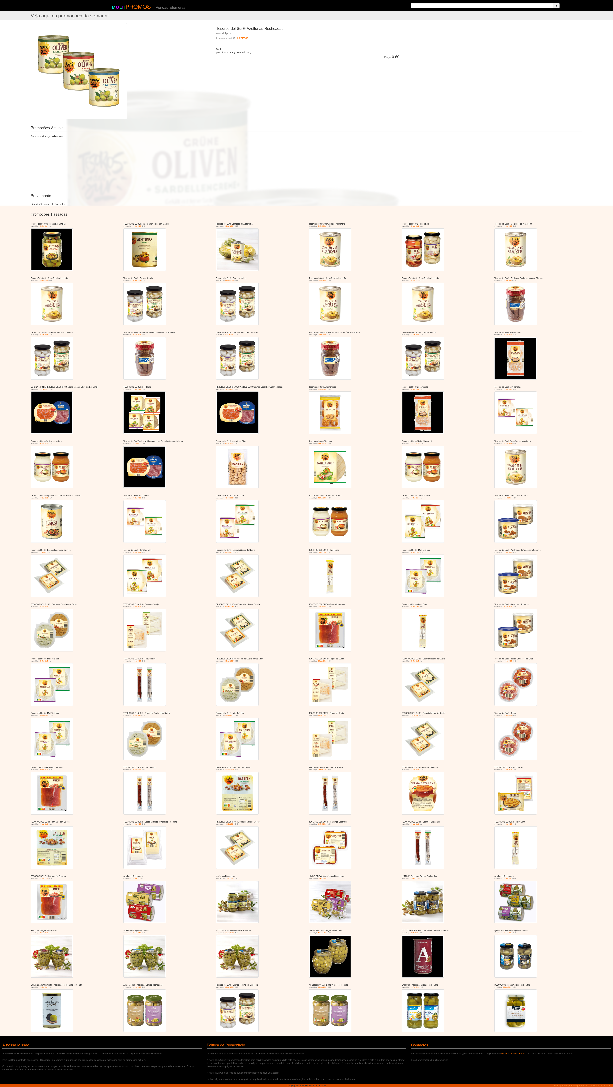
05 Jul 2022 (229, 443)
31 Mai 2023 (508, 226)
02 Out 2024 (229, 280)
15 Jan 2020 (415, 878)
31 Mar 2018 (137, 878)
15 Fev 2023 (508, 933)
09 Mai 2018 (44, 933)
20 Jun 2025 (137, 987)
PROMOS (138, 6)
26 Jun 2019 (137, 933)
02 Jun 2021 (44, 226)
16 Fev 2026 (415, 987)
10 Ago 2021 (44, 389)
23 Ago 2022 (322, 443)
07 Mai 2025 (415, 280)
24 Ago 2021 (137, 389)
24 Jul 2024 (44, 280)
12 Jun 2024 (44, 987)
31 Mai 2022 (322, 226)
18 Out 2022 (415, 443)
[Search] (556, 5)
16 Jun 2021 (322, 933)
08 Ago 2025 (44, 715)
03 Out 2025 (137, 715)
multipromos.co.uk (599, 1085)
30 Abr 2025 (322, 552)
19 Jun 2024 (415, 498)
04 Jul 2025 (415, 606)
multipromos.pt (562, 1085)
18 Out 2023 (229, 498)
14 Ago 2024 (137, 280)
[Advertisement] (437, 45)
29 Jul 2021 (415, 933)
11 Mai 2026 (137, 226)
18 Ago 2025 (322, 987)
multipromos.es (580, 1085)
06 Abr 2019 (322, 878)
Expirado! (243, 38)
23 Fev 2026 (229, 770)
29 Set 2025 (229, 335)
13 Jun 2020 (229, 933)
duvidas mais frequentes (513, 1053)
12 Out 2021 (229, 389)
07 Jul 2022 (136, 443)
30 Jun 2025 (137, 335)
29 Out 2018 (507, 987)
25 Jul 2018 (229, 878)
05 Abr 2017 (508, 878)
